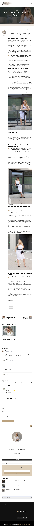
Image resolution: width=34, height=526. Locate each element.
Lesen (14, 343)
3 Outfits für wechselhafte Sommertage (13, 489)
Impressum (20, 509)
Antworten (8, 371)
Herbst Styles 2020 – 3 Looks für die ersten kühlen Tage (16, 480)
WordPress (19, 524)
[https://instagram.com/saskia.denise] (18, 518)
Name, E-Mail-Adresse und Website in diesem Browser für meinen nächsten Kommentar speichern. (17, 417)
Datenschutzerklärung (22, 511)
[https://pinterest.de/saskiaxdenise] (23, 518)
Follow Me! (17, 459)
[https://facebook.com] (21, 518)
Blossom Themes (8, 524)
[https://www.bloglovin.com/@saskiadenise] (26, 518)
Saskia (4, 35)
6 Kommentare (21, 20)
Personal (16, 10)
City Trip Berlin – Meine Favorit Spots (13, 485)
